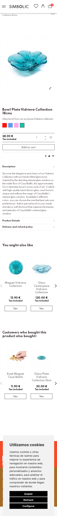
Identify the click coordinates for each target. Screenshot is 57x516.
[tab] (28, 167)
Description (8, 167)
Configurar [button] (28, 506)
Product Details (11, 221)
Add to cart (28, 147)
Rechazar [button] (28, 499)
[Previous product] (52, 14)
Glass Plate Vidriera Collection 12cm (41, 377)
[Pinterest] (53, 156)
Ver (15, 308)
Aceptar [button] (28, 493)
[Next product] (54, 14)
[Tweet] (49, 156)
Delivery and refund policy (17, 227)
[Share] (45, 156)
